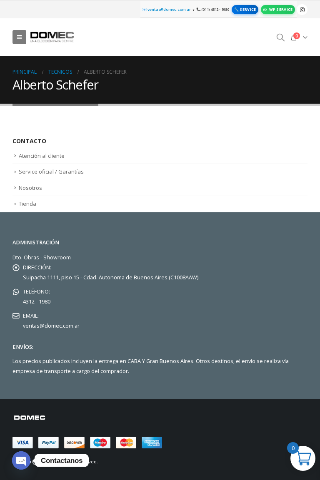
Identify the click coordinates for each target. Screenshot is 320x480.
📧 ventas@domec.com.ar (166, 9)
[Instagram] (302, 9)
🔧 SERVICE (245, 9)
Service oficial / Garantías (51, 171)
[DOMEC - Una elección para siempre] (52, 37)
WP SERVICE (281, 9)
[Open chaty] (21, 460)
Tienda (27, 203)
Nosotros (30, 188)
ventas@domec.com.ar (51, 325)
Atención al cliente (42, 155)
